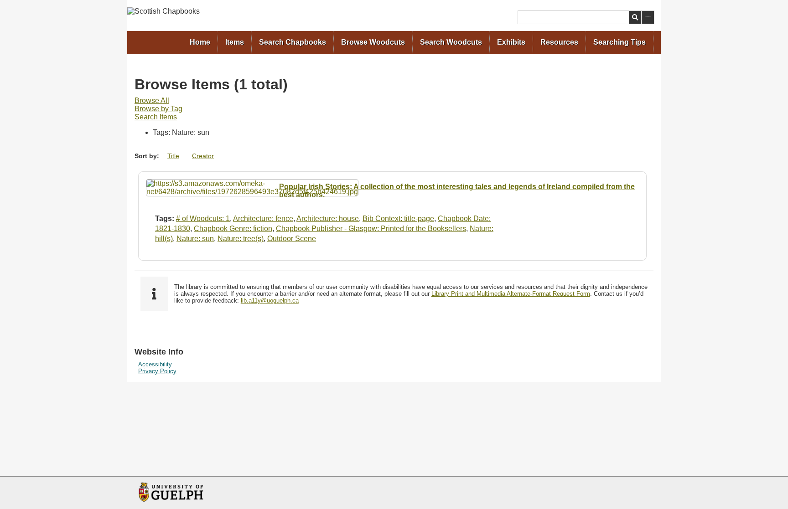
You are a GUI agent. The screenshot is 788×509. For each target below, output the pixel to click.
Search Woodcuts (451, 42)
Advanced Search (648, 17)
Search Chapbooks (292, 42)
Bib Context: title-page (398, 218)
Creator (203, 155)
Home (200, 42)
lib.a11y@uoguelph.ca (270, 300)
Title (173, 155)
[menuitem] (200, 42)
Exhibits (511, 42)
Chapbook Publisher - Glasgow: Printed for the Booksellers (371, 228)
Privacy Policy (157, 371)
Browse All (152, 100)
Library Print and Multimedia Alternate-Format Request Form (510, 293)
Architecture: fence (263, 218)
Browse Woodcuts (373, 42)
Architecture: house (327, 218)
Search (635, 17)
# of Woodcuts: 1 (203, 218)
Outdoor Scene (291, 238)
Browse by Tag (158, 109)
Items (234, 42)
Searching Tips (619, 42)
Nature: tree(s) (241, 238)
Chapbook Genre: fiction (233, 228)
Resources (559, 42)
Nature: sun (195, 238)
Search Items (156, 117)
